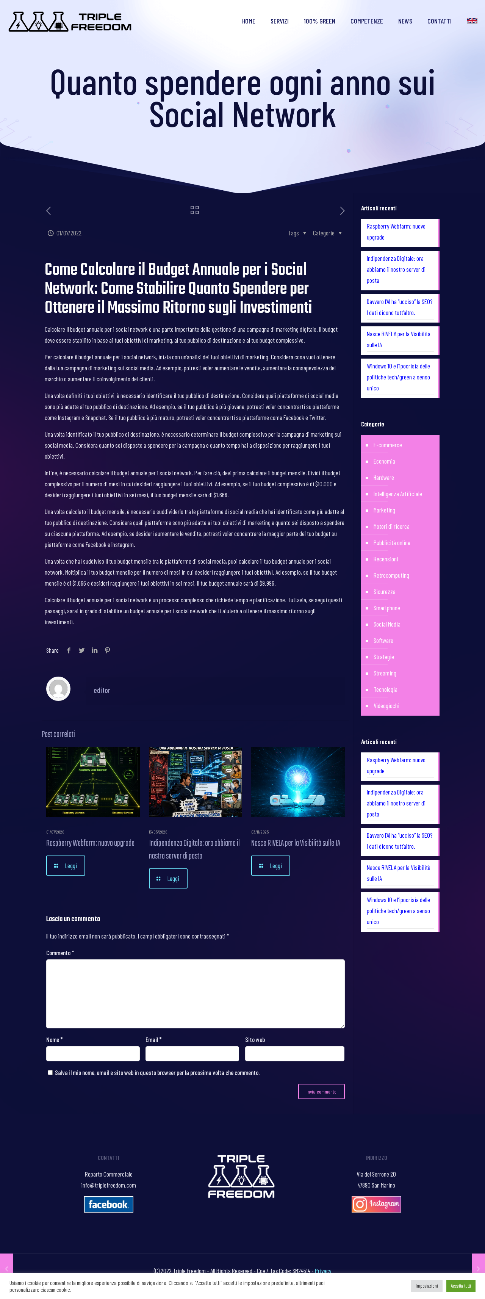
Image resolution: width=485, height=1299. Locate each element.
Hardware (384, 477)
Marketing (384, 510)
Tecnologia (385, 689)
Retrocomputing (391, 575)
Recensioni (386, 559)
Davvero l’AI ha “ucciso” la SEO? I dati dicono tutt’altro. (400, 307)
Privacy (323, 1270)
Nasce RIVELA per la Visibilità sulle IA (295, 843)
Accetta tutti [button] (461, 1286)
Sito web (255, 1039)
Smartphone (387, 607)
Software (383, 640)
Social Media (387, 624)
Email (154, 1039)
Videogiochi (386, 705)
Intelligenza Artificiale (398, 493)
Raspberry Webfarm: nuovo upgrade (90, 843)
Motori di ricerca (392, 526)
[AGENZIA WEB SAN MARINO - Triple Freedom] (71, 21)
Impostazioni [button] (427, 1286)
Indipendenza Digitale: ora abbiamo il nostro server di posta (194, 850)
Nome (54, 1039)
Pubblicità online (392, 542)
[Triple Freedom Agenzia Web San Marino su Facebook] (108, 1210)
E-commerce (388, 444)
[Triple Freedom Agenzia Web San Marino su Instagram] (376, 1210)
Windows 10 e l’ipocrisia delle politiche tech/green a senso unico (398, 377)
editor (102, 689)
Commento (60, 952)
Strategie (384, 656)
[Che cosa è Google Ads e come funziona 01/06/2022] (6, 1269)
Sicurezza (385, 591)
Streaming (385, 673)
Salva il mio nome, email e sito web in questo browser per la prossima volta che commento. (157, 1072)
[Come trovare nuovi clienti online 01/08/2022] (478, 1269)
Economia (384, 461)
